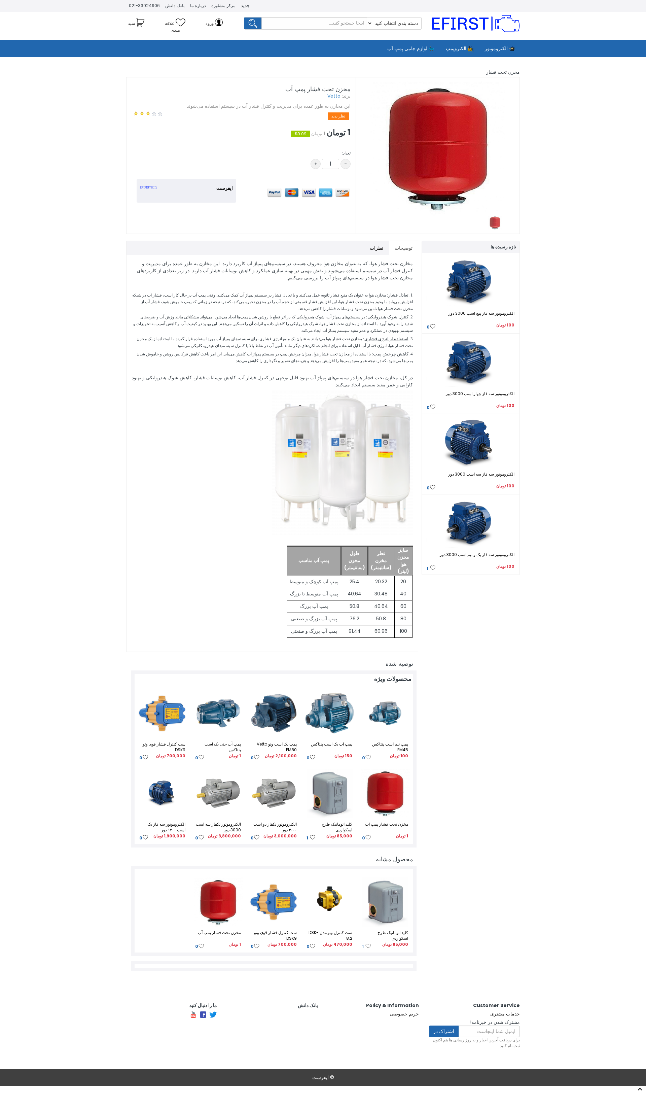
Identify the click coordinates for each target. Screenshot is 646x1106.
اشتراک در (443, 1031)
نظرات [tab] (376, 248)
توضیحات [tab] (403, 248)
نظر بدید (338, 116)
